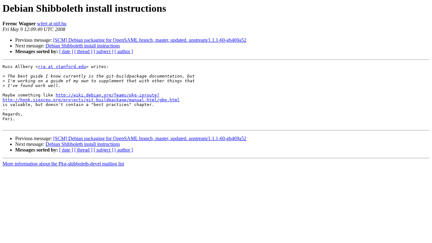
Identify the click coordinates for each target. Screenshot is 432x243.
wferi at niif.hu (51, 23)
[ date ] (66, 51)
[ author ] (123, 51)
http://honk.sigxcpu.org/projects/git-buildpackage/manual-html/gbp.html (91, 99)
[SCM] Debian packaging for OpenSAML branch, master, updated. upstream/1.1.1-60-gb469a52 (149, 40)
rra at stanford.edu (62, 66)
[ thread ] (83, 51)
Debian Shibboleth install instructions (83, 45)
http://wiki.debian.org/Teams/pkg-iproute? (107, 95)
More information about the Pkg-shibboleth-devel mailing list (63, 163)
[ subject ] (103, 51)
